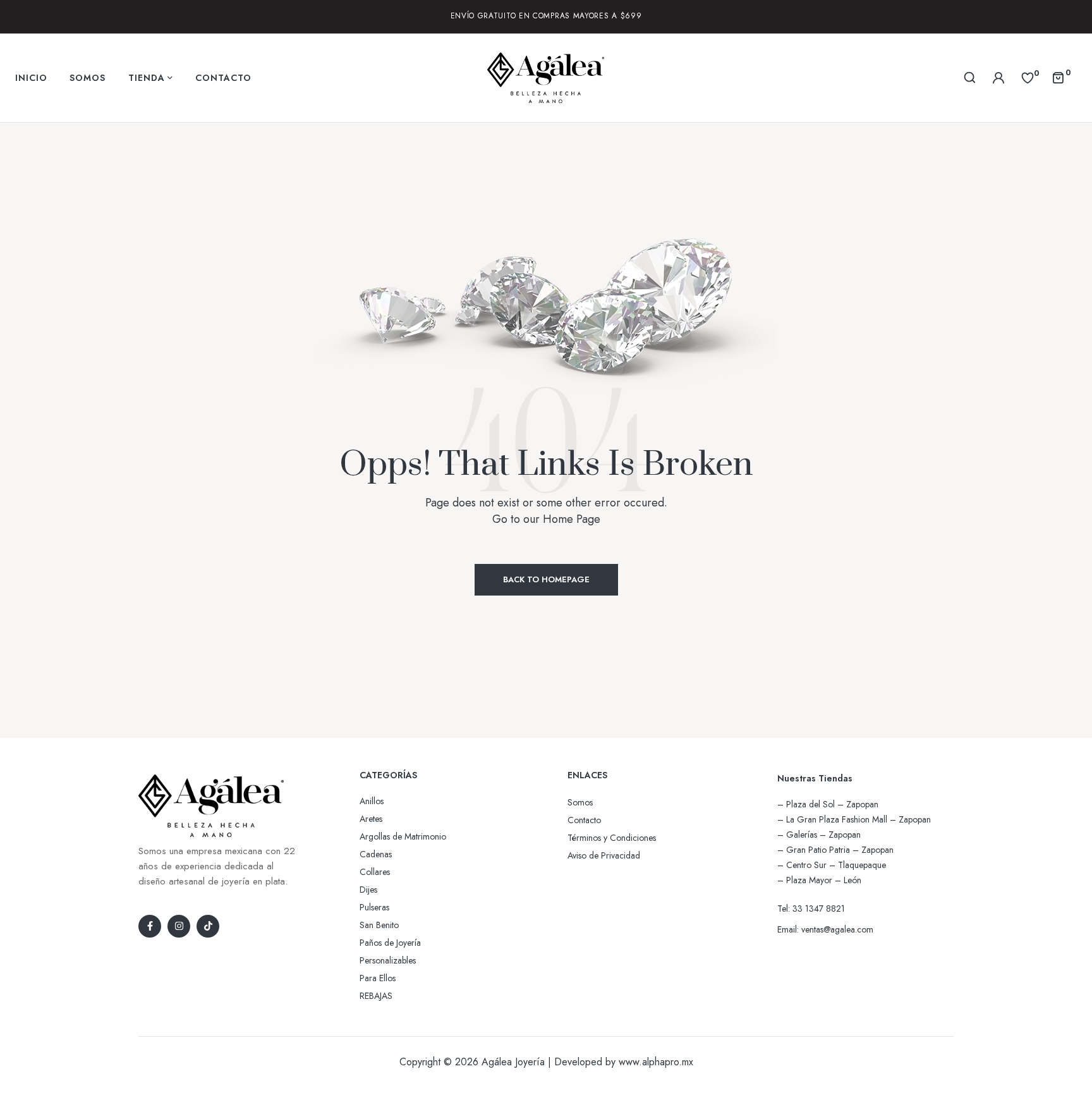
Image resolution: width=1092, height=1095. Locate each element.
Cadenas (376, 854)
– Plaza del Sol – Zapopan (827, 804)
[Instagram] (178, 926)
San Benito (379, 925)
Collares (375, 872)
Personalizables (388, 960)
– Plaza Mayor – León (819, 880)
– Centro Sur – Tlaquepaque (831, 865)
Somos (580, 802)
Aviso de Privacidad (603, 855)
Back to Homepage (546, 579)
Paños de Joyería (390, 942)
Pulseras (374, 907)
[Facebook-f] (149, 926)
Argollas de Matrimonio (403, 836)
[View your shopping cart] (1058, 77)
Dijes (368, 889)
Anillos (372, 801)
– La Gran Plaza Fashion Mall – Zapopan (854, 819)
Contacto (584, 820)
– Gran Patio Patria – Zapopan (835, 849)
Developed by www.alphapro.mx (623, 1062)
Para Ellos (378, 978)
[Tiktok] (208, 926)
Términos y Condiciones (611, 837)
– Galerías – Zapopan (819, 834)
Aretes (371, 818)
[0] (1027, 77)
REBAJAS (376, 995)
